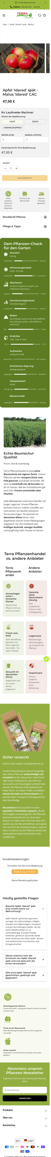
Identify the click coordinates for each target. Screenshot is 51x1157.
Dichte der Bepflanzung (13, 116)
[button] (4, 15)
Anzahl (6, 163)
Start (5, 24)
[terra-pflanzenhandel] (24, 15)
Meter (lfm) (7, 135)
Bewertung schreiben (25, 871)
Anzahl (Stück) (33, 135)
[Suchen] (39, 15)
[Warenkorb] (44, 15)
